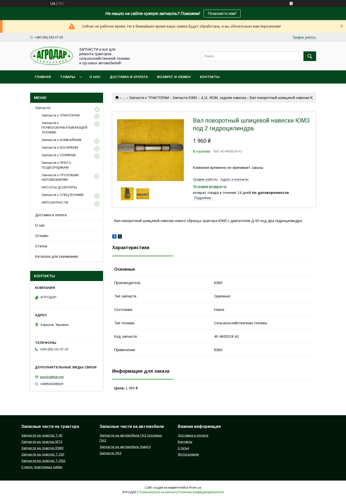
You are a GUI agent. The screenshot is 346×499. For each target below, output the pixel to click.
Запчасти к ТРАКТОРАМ (149, 98)
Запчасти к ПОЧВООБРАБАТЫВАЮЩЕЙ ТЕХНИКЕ (64, 127)
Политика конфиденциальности (201, 492)
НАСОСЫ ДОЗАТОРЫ (59, 187)
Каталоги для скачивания (56, 256)
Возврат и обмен (174, 77)
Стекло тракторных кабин (41, 467)
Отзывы (41, 236)
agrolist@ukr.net (52, 377)
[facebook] (114, 237)
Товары (67, 77)
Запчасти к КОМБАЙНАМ (61, 140)
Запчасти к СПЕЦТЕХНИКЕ (63, 195)
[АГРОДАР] (51, 64)
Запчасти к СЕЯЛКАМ (58, 155)
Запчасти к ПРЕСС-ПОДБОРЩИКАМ (57, 165)
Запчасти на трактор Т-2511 (43, 461)
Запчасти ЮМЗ (184, 98)
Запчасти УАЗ (110, 453)
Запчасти (42, 108)
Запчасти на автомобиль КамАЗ (125, 447)
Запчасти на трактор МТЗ (41, 442)
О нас (95, 77)
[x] (120, 237)
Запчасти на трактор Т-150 (42, 454)
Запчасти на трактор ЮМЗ (42, 448)
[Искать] (309, 56)
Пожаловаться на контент (157, 492)
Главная (43, 77)
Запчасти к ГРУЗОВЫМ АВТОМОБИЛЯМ (60, 177)
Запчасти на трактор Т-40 (41, 435)
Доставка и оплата (129, 77)
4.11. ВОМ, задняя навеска (223, 98)
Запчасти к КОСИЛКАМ (60, 147)
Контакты (210, 77)
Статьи (41, 246)
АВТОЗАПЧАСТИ (55, 202)
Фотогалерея (188, 454)
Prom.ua (195, 487)
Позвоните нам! (222, 13)
